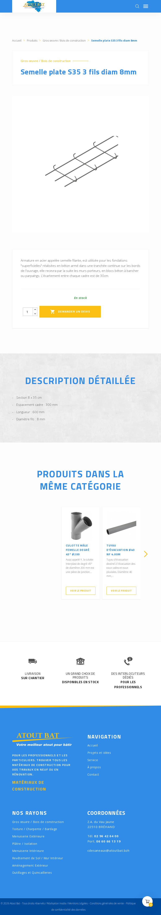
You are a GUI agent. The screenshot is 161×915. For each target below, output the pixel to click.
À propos (94, 767)
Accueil (92, 745)
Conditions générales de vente (107, 903)
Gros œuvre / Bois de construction (46, 61)
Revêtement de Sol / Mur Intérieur (37, 858)
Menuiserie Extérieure (28, 836)
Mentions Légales (78, 903)
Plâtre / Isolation (24, 844)
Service (92, 760)
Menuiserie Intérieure (28, 851)
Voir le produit (80, 590)
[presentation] (15, 554)
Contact (93, 774)
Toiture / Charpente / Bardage (34, 829)
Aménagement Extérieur (30, 865)
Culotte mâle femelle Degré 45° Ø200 (78, 549)
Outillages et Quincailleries (32, 873)
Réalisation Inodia (56, 903)
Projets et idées (99, 753)
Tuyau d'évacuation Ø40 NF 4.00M (120, 549)
